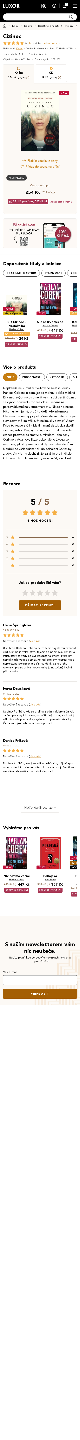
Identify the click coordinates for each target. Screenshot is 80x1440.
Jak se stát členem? (61, 201)
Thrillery (69, 25)
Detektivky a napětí (48, 25)
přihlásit (40, 994)
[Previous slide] (13, 120)
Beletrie (28, 25)
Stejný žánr (53, 273)
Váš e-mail (10, 972)
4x (29, 43)
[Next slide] (67, 120)
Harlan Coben (50, 43)
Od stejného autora (21, 273)
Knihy (15, 25)
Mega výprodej (13, 313)
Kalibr (19, 48)
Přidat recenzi (40, 605)
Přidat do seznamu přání (43, 166)
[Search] (71, 17)
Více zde (35, 641)
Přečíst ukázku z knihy (42, 161)
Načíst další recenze (38, 807)
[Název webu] (11, 6)
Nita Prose (50, 879)
